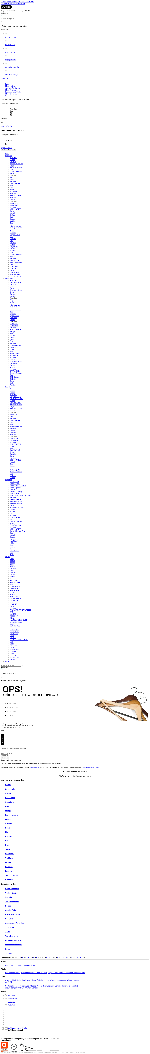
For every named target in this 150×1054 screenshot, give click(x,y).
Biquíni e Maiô (15, 450)
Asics (12, 545)
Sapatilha (13, 193)
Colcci (12, 570)
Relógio (12, 215)
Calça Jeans (14, 247)
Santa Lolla (14, 596)
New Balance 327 (16, 493)
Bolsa (12, 211)
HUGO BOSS (15, 626)
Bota (11, 185)
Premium (13, 385)
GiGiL (12, 648)
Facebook (18, 965)
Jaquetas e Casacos (16, 164)
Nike (11, 553)
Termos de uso (79, 973)
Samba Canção (15, 353)
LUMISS (13, 651)
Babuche (13, 428)
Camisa (12, 294)
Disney (12, 381)
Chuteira (13, 432)
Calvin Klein (14, 632)
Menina (12, 391)
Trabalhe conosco (44, 980)
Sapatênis (13, 314)
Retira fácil (11, 1005)
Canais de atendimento (13, 4)
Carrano (12, 624)
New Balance (14, 551)
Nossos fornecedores (59, 980)
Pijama (12, 231)
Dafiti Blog (9, 965)
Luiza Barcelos (15, 588)
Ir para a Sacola (6, 126)
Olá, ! (8, 78)
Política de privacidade (45, 986)
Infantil (13, 711)
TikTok (32, 965)
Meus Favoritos (10, 90)
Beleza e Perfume (16, 262)
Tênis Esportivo (15, 310)
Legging (12, 509)
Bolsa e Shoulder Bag (17, 531)
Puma (12, 555)
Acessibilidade (11, 980)
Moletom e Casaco (16, 399)
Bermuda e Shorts (16, 290)
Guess (12, 636)
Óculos (12, 219)
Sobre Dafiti (21, 980)
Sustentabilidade (11, 986)
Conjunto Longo (15, 397)
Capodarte (13, 569)
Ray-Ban (13, 659)
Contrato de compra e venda (66, 986)
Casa (11, 264)
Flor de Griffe (14, 650)
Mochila (12, 213)
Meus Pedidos (10, 86)
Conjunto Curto (15, 403)
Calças (12, 166)
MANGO (13, 614)
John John (13, 580)
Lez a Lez (13, 646)
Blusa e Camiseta (16, 168)
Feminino (13, 703)
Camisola (13, 239)
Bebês (12, 389)
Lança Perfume (15, 586)
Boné (11, 223)
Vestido (12, 160)
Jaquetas (12, 251)
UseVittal (13, 655)
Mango (8, 811)
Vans (11, 602)
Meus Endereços (11, 94)
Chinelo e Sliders (16, 521)
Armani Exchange (16, 622)
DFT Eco (13, 268)
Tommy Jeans (14, 600)
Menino (12, 393)
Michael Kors (14, 630)
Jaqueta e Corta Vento (17, 507)
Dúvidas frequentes (12, 973)
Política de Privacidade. (91, 767)
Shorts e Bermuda (16, 172)
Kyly (11, 584)
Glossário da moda (65, 973)
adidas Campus (15, 484)
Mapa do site (53, 973)
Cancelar (27, 11)
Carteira (12, 221)
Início (7, 84)
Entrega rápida (12, 998)
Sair (6, 96)
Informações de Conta (13, 92)
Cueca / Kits (14, 347)
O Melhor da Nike (16, 276)
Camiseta (13, 284)
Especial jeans (14, 272)
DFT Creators (14, 266)
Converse (13, 490)
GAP (11, 612)
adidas (12, 543)
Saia (11, 170)
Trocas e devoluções (39, 973)
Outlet (12, 383)
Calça (12, 288)
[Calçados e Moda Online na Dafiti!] (6, 9)
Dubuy (12, 653)
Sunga (12, 452)
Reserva (12, 594)
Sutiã (11, 237)
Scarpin (12, 189)
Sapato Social (14, 316)
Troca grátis (11, 1002)
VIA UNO (13, 604)
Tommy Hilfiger (15, 598)
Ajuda (7, 932)
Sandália (13, 197)
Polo (11, 286)
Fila (11, 549)
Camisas (12, 249)
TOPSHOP (14, 616)
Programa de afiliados (27, 986)
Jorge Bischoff (15, 582)
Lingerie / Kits (15, 235)
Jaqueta (12, 367)
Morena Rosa (14, 657)
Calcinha (13, 233)
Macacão (13, 411)
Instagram (26, 965)
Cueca (12, 456)
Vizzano (12, 606)
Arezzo (12, 563)
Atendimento (26, 973)
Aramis (12, 561)
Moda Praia (14, 229)
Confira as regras (54, 1050)
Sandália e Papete (16, 426)
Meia (11, 241)
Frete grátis (11, 995)
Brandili (12, 567)
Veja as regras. (35, 767)
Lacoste (12, 628)
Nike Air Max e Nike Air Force (20, 495)
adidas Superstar (15, 488)
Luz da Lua (14, 634)
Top (11, 513)
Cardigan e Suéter (16, 282)
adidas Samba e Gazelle (18, 486)
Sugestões (4, 13)
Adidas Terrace (15, 274)
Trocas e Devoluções (12, 88)
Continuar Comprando (8, 150)
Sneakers (13, 523)
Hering (12, 644)
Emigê (12, 270)
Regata (12, 173)
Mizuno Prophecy (16, 491)
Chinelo (12, 199)
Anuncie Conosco (32, 988)
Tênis (12, 187)
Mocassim (13, 191)
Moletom (13, 162)
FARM (12, 576)
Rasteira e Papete (16, 195)
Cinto (12, 217)
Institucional (31, 980)
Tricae (12, 618)
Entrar (3, 78)
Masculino (14, 707)
